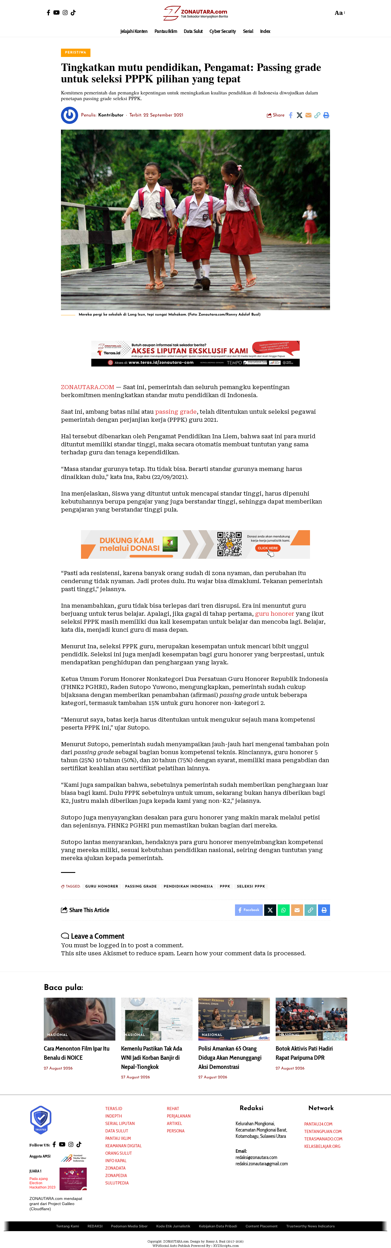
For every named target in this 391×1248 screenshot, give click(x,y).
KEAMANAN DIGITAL (123, 1145)
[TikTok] (73, 12)
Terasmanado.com (323, 1139)
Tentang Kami (67, 1226)
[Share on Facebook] (291, 115)
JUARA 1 (35, 1171)
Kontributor (111, 115)
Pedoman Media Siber (129, 1226)
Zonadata (115, 1168)
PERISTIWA (75, 52)
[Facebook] (48, 12)
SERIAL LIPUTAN (120, 1123)
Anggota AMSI (39, 1156)
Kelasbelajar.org (322, 1146)
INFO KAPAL (116, 1160)
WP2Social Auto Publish (171, 1246)
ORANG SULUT (118, 1153)
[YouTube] (56, 12)
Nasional (57, 1035)
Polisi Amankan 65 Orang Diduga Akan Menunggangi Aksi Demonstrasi (230, 1058)
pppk (225, 886)
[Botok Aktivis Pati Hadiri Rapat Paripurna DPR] (311, 1019)
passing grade (176, 411)
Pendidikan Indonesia (188, 886)
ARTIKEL (174, 1123)
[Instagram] (65, 12)
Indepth (113, 1116)
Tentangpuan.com (322, 1131)
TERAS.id (113, 1108)
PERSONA (176, 1131)
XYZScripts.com (226, 1246)
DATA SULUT (116, 1131)
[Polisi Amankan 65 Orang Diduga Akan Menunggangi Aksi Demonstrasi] (234, 1019)
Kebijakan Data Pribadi (218, 1226)
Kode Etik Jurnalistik (173, 1226)
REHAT (173, 1108)
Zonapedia (116, 1175)
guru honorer (274, 613)
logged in (112, 945)
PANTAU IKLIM (118, 1138)
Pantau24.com (318, 1124)
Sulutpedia (117, 1183)
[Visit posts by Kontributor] (69, 115)
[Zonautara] (195, 12)
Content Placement (262, 1226)
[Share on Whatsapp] (284, 910)
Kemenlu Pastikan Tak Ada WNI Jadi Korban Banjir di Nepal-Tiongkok (151, 1058)
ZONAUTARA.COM (87, 387)
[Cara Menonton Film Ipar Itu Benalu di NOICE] (79, 1019)
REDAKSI (95, 1226)
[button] (327, 13)
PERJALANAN (179, 1116)
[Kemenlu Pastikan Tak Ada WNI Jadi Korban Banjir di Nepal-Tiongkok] (157, 1019)
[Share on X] (299, 115)
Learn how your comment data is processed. (241, 953)
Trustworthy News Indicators (310, 1226)
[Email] (308, 115)
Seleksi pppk (251, 886)
